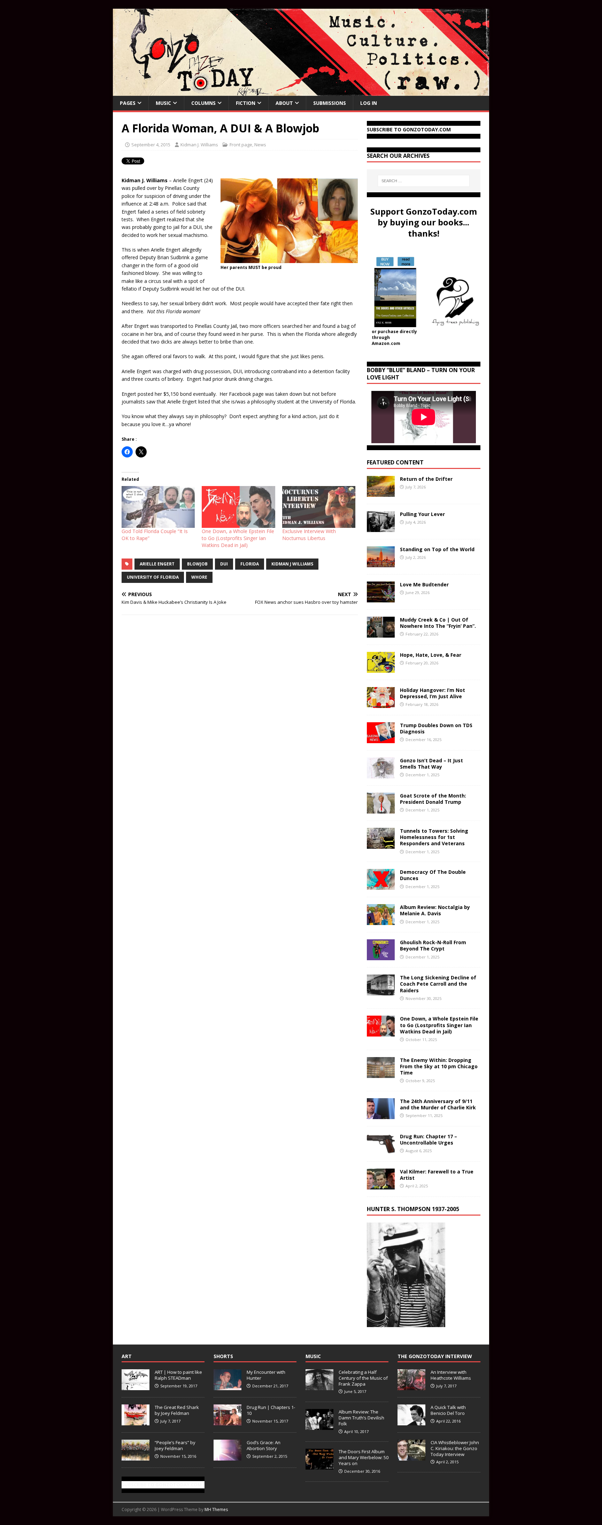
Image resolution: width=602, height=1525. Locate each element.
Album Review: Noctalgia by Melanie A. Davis (435, 910)
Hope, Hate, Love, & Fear (430, 655)
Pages (128, 103)
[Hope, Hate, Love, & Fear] (381, 668)
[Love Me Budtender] (381, 598)
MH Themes (216, 1509)
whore (199, 577)
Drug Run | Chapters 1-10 (271, 1410)
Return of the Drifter (426, 479)
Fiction (245, 103)
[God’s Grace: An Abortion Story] (227, 1457)
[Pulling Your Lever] (381, 528)
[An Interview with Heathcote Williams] (411, 1386)
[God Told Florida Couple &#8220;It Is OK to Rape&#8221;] (158, 507)
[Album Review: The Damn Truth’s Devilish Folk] (319, 1426)
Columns (203, 103)
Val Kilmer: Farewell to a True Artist (436, 1174)
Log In (368, 103)
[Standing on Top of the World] (381, 563)
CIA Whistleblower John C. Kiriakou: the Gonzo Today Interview (455, 1448)
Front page (241, 144)
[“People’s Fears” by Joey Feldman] (135, 1457)
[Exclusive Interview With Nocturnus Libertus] (318, 507)
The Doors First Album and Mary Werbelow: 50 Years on (363, 1457)
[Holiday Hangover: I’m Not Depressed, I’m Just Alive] (381, 704)
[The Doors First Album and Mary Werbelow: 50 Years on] (319, 1466)
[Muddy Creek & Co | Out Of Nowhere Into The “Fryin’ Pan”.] (381, 633)
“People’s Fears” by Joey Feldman (175, 1445)
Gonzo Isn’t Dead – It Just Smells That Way (431, 763)
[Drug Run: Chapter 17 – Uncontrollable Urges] (381, 1150)
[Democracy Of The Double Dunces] (381, 886)
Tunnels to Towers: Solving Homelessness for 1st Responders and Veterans (434, 837)
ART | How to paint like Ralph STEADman (178, 1375)
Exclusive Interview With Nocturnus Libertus (309, 534)
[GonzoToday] (301, 91)
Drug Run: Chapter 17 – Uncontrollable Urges (428, 1139)
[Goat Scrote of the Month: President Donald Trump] (381, 809)
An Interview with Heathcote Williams (451, 1375)
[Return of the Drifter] (381, 493)
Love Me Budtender (425, 584)
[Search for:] (423, 181)
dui (224, 564)
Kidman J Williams (292, 564)
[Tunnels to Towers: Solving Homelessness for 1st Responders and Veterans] (381, 844)
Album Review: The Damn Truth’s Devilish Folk (361, 1418)
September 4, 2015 (150, 144)
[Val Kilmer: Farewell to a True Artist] (381, 1185)
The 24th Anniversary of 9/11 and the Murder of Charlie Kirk (438, 1104)
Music (163, 103)
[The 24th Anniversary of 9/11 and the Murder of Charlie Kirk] (381, 1114)
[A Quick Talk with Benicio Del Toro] (411, 1421)
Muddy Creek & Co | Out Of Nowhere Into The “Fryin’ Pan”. (438, 622)
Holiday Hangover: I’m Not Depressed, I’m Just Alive (432, 693)
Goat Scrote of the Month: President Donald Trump (433, 798)
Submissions (329, 103)
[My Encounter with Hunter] (227, 1386)
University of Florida (153, 577)
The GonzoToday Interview (435, 1356)
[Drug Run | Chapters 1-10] (227, 1421)
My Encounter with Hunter (266, 1375)
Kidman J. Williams (199, 144)
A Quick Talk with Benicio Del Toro (448, 1410)
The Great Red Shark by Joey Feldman (177, 1410)
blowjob (197, 564)
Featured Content (395, 462)
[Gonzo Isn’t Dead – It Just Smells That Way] (381, 774)
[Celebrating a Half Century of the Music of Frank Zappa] (319, 1386)
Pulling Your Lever (422, 514)
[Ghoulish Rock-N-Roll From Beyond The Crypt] (381, 956)
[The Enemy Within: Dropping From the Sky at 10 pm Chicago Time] (381, 1073)
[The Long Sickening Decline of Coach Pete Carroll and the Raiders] (381, 991)
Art (127, 1356)
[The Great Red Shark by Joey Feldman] (135, 1421)
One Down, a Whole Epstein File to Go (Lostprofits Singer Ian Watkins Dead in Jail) (238, 538)
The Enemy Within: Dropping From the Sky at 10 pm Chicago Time (439, 1066)
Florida (249, 564)
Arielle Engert (157, 564)
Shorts (223, 1356)
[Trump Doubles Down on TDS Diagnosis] (381, 739)
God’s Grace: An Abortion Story (263, 1445)
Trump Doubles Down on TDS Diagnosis (436, 728)
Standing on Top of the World (437, 549)
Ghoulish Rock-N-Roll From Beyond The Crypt (433, 945)
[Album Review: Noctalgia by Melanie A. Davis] (381, 921)
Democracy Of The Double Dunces (433, 875)
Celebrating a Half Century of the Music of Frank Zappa (363, 1378)
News (260, 144)
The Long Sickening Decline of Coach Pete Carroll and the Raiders (438, 983)
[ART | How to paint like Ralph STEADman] (135, 1386)
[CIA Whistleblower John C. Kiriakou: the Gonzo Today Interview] (411, 1457)
